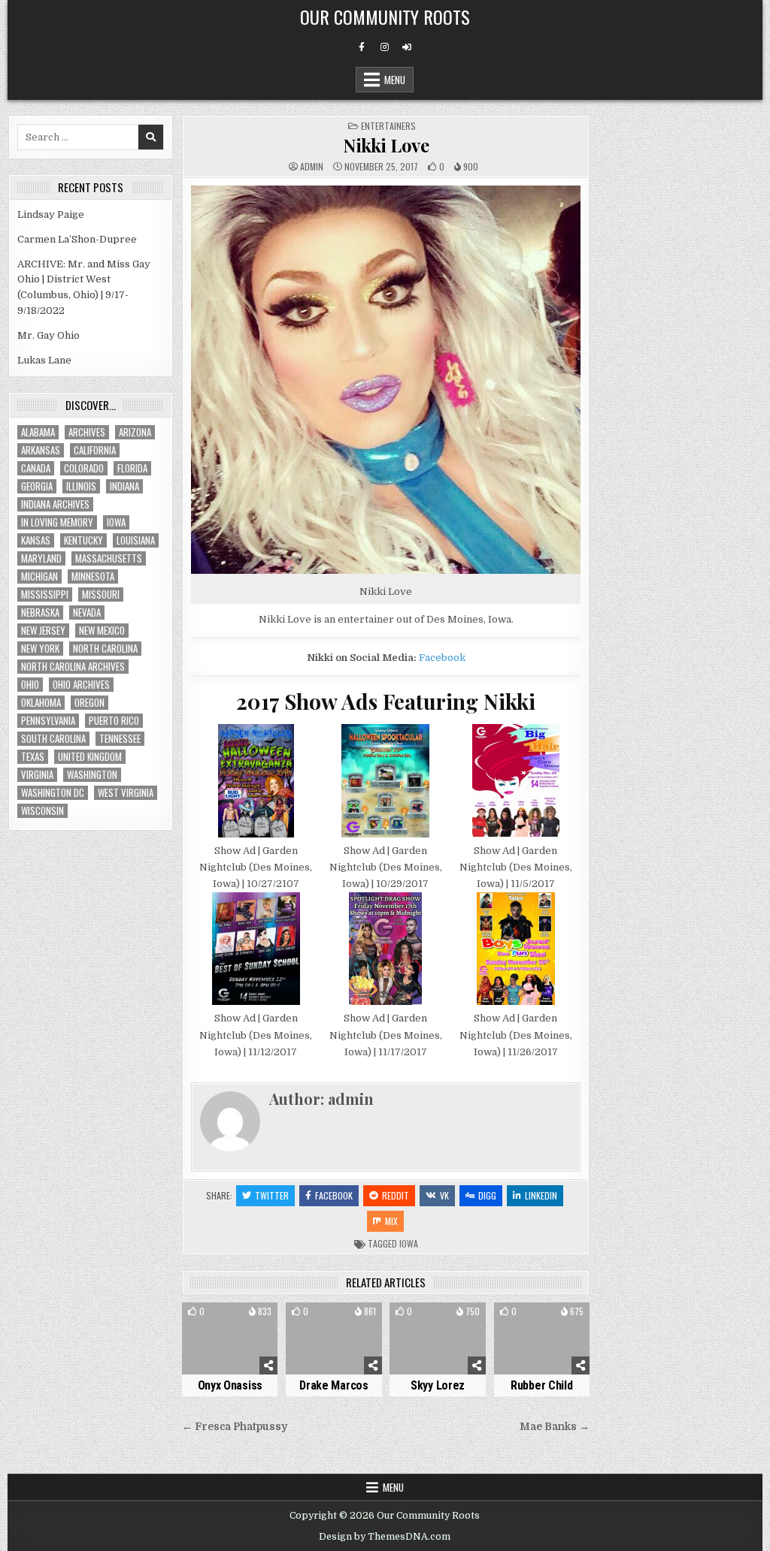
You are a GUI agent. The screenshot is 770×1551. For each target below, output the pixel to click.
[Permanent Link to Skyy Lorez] (437, 1338)
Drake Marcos (333, 1385)
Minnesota (92, 576)
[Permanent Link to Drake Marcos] (333, 1338)
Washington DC (52, 793)
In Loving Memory (57, 522)
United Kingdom (90, 757)
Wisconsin (42, 811)
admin (311, 166)
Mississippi (44, 594)
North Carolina (105, 648)
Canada (35, 468)
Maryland (41, 558)
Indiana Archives (55, 504)
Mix (391, 1221)
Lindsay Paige (50, 214)
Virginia (37, 775)
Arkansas (40, 450)
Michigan (39, 576)
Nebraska (40, 612)
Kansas (35, 540)
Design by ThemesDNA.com (384, 1536)
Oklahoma (41, 703)
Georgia (37, 486)
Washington (92, 775)
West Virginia (125, 793)
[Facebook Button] (361, 47)
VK (444, 1195)
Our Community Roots (385, 16)
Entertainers (388, 125)
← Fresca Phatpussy (234, 1426)
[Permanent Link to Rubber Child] (542, 1338)
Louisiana (136, 540)
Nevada (87, 612)
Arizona (135, 432)
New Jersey (43, 630)
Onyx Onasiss (230, 1385)
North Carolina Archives (73, 666)
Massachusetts (108, 558)
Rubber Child (541, 1385)
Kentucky (83, 540)
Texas (32, 757)
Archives (86, 432)
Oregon (89, 703)
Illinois (81, 486)
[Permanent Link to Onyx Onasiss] (229, 1338)
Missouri (101, 594)
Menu (394, 79)
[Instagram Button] (384, 47)
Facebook (442, 657)
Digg (487, 1195)
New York (40, 648)
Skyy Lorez (438, 1385)
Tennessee (120, 739)
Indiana (124, 486)
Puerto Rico (114, 721)
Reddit (395, 1195)
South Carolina (53, 739)
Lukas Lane (44, 360)
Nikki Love (386, 145)
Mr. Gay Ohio (48, 335)
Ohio (30, 684)
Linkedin (541, 1195)
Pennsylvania (48, 721)
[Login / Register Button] (407, 47)
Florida (132, 468)
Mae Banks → (555, 1426)
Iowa (408, 1243)
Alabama (38, 432)
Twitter (272, 1195)
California (95, 450)
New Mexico (102, 630)
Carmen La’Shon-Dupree (77, 239)
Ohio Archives (81, 684)
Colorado (84, 468)
